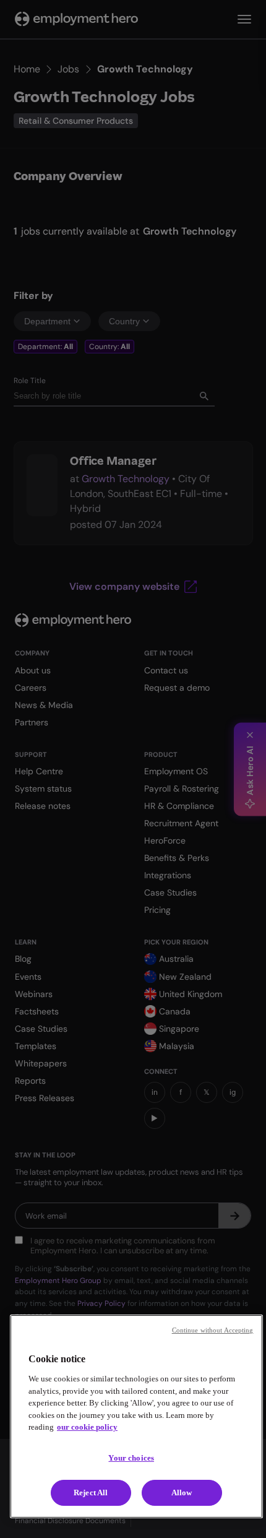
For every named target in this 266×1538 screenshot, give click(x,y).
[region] (136, 1416)
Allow (181, 1492)
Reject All (91, 1492)
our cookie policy (87, 1427)
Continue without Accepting (213, 1330)
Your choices (131, 1457)
